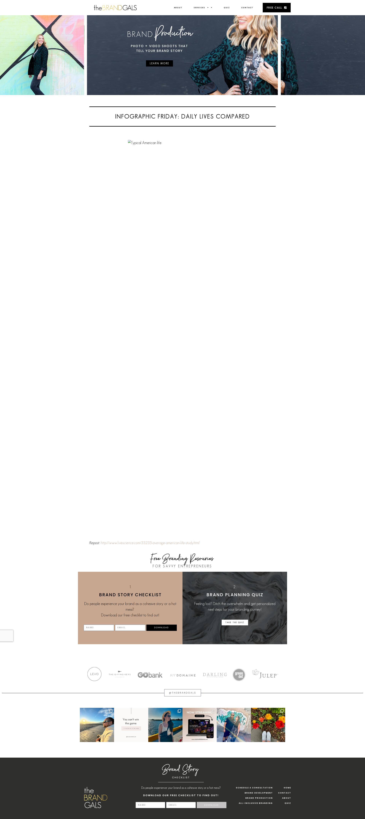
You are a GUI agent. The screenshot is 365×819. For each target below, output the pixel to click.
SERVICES (199, 7)
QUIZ (227, 7)
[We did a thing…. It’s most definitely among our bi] (199, 725)
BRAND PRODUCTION (259, 798)
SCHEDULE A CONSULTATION (254, 787)
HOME (287, 787)
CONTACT (247, 7)
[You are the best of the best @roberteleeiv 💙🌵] (234, 725)
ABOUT (178, 7)
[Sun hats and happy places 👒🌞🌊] (165, 725)
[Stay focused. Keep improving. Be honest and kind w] (131, 725)
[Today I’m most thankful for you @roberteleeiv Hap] (97, 725)
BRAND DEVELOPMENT (259, 792)
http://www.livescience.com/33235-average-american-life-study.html (150, 543)
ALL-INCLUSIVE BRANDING (256, 803)
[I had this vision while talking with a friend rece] (268, 725)
